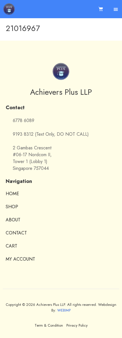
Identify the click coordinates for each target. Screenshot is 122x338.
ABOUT (13, 220)
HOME (12, 194)
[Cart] (99, 9)
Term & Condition (49, 325)
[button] (115, 9)
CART (11, 246)
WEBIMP (64, 310)
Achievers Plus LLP (61, 92)
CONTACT (16, 233)
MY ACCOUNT (20, 259)
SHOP (12, 206)
